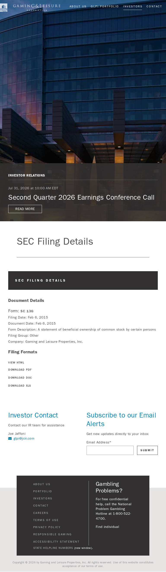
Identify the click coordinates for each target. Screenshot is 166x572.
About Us (78, 6)
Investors (132, 6)
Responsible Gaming (52, 534)
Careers (41, 513)
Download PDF (20, 369)
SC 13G (27, 311)
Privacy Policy (47, 527)
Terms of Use (46, 520)
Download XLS (19, 385)
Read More (25, 209)
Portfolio (42, 491)
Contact (154, 6)
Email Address (99, 442)
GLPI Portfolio (105, 6)
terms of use (94, 566)
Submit (147, 450)
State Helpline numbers (53, 548)
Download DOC (20, 377)
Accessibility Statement (56, 541)
